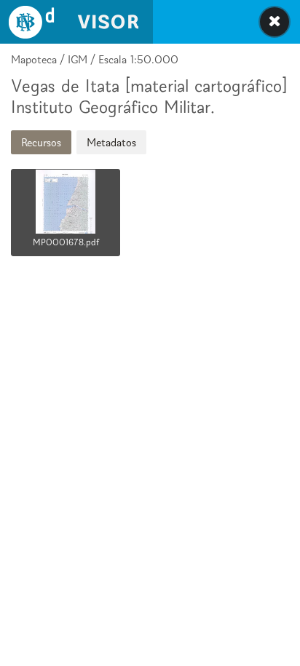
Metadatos (111, 142)
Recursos (41, 142)
